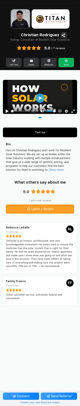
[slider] (20, 111)
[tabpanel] (40, 97)
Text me (40, 132)
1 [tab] (40, 117)
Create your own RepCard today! (40, 402)
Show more (56, 169)
